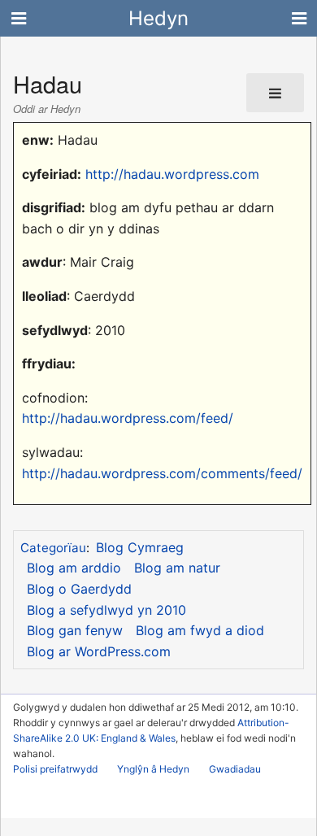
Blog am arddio (74, 568)
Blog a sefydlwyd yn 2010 (106, 610)
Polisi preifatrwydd (55, 769)
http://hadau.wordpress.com (172, 174)
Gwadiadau (235, 769)
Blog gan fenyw (75, 630)
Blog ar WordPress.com (99, 651)
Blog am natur (177, 568)
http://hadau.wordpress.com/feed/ (127, 418)
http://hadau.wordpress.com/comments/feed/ (162, 473)
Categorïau (53, 547)
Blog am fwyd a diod (200, 630)
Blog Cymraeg (140, 547)
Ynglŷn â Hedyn (153, 769)
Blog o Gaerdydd (79, 589)
